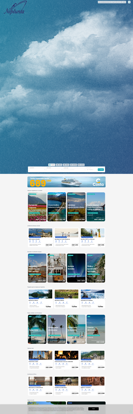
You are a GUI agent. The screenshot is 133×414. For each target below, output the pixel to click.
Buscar (101, 169)
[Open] (44, 169)
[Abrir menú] (129, 2)
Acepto (93, 408)
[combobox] (37, 169)
